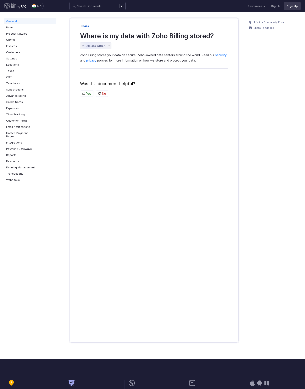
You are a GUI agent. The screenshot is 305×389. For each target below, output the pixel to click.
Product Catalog (16, 33)
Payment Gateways (19, 148)
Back (85, 26)
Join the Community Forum (269, 22)
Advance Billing (16, 95)
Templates (13, 83)
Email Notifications (18, 126)
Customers (13, 52)
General (11, 21)
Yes (88, 93)
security (221, 55)
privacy (91, 60)
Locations (12, 64)
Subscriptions (15, 89)
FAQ (24, 6)
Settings (11, 58)
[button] (35, 6)
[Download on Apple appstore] (259, 385)
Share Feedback (263, 27)
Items (9, 27)
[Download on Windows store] (267, 385)
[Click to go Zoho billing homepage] (12, 6)
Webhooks (13, 179)
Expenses (12, 108)
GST (9, 77)
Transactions (14, 173)
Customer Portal (16, 120)
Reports (11, 155)
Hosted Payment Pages (17, 134)
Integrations (14, 142)
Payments (12, 161)
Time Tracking (15, 114)
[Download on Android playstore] (252, 385)
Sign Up (292, 6)
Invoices (11, 46)
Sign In (276, 6)
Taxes (10, 70)
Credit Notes (14, 102)
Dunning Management (20, 167)
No (103, 93)
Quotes (11, 39)
